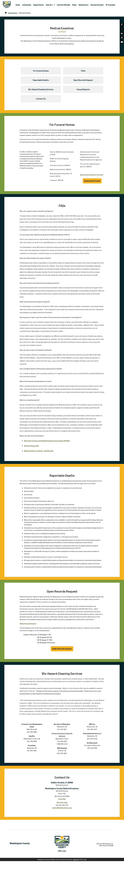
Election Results (97, 5)
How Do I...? (50, 5)
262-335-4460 (62, 802)
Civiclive (75, 859)
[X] (122, 29)
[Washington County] (8, 5)
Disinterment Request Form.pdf (91, 175)
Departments (38, 5)
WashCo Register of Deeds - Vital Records (38, 451)
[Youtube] (122, 42)
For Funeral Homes (41, 71)
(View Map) (62, 799)
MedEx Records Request (28, 623)
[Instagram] (122, 37)
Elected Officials (63, 5)
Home (18, 5)
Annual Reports (83, 89)
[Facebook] (122, 24)
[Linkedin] (122, 33)
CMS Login (62, 851)
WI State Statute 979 (31, 446)
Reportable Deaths (41, 80)
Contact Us (41, 99)
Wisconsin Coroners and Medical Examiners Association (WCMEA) (47, 441)
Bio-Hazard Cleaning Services (40, 89)
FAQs (83, 71)
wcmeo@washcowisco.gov (62, 808)
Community (26, 5)
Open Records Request (83, 80)
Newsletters (83, 5)
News (74, 5)
